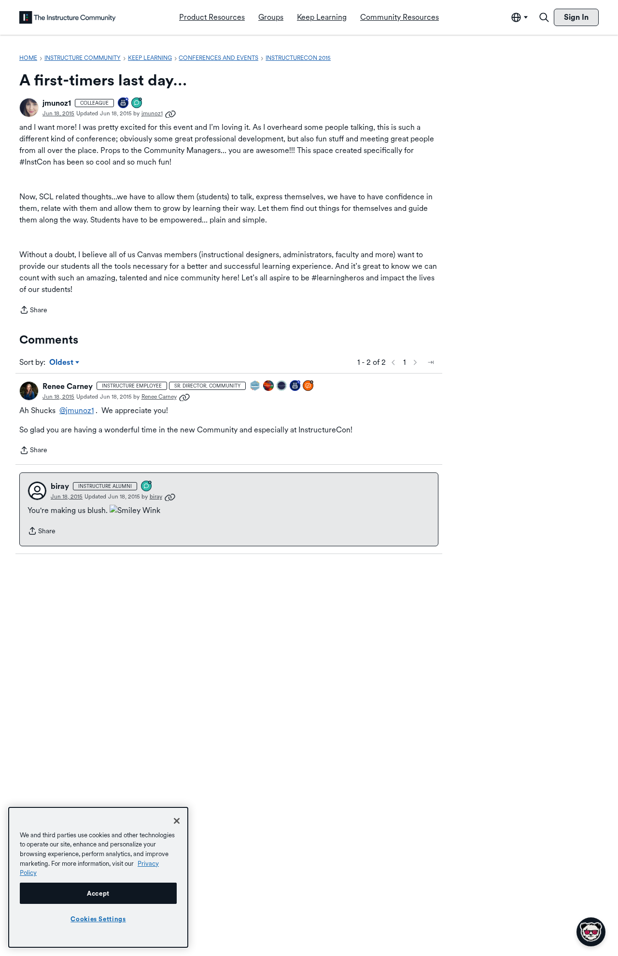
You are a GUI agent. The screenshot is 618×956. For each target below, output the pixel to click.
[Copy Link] (170, 113)
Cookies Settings (98, 919)
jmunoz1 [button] (56, 103)
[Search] (544, 17)
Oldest (62, 363)
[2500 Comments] (147, 486)
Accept (98, 893)
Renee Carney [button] (67, 386)
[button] (29, 107)
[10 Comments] (137, 103)
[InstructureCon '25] (269, 386)
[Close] (176, 820)
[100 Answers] (308, 386)
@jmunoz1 (76, 410)
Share (33, 311)
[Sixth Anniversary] (295, 386)
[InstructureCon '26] (282, 386)
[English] (67, 17)
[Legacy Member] (123, 103)
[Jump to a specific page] (430, 362)
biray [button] (60, 486)
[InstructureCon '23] (255, 386)
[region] (98, 877)
